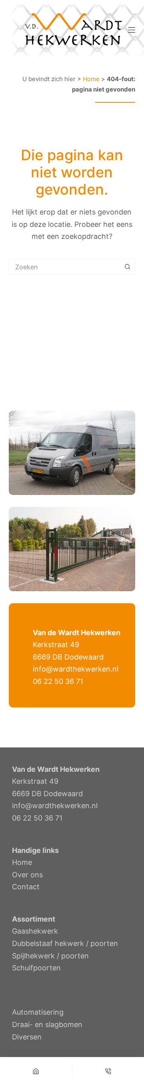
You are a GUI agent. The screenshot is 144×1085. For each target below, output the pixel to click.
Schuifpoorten (36, 968)
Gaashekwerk (35, 931)
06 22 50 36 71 (58, 681)
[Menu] (131, 30)
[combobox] (64, 267)
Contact (26, 886)
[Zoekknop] (127, 266)
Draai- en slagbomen (47, 1024)
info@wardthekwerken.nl (75, 669)
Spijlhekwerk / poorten (50, 956)
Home (91, 79)
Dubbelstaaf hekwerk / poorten (65, 943)
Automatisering (38, 1012)
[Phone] (108, 1071)
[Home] (36, 1071)
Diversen (27, 1037)
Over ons (27, 874)
